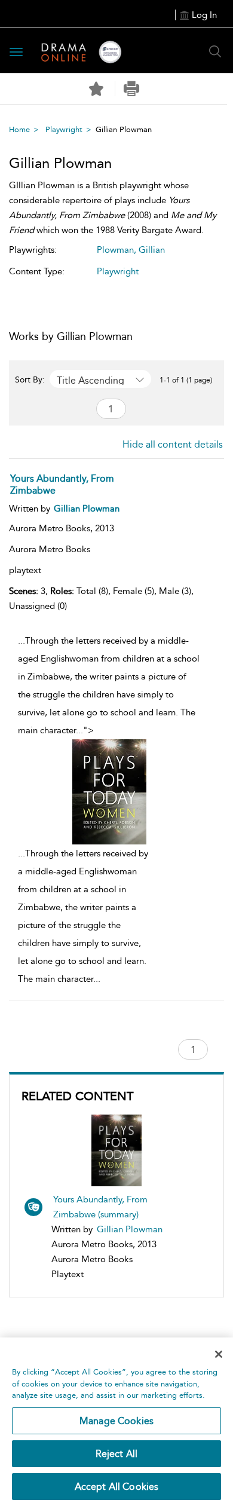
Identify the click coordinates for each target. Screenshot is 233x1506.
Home (19, 129)
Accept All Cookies (117, 1486)
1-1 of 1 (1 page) (186, 380)
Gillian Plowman (130, 1229)
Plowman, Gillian (131, 249)
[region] (116, 1421)
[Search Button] (215, 51)
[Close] (219, 1354)
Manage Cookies (116, 1421)
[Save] (96, 89)
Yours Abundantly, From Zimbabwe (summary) (100, 1207)
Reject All (117, 1453)
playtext (25, 570)
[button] (131, 88)
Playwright (63, 129)
